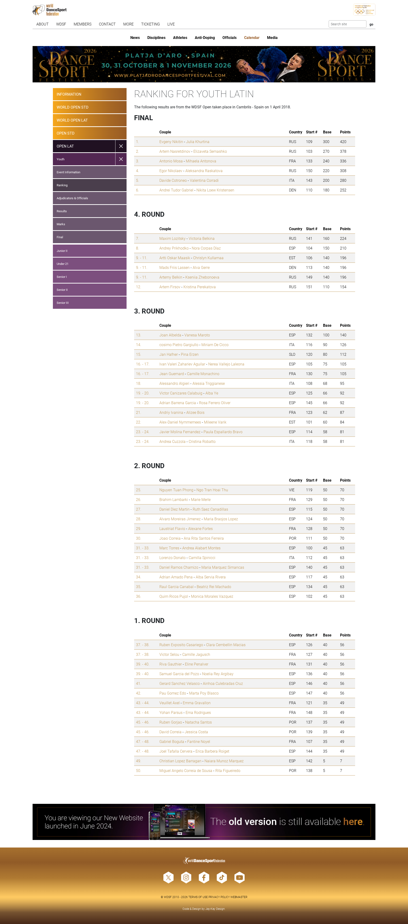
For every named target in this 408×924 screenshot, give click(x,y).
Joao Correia (170, 538)
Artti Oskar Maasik (174, 257)
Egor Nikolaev (170, 170)
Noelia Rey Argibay (218, 673)
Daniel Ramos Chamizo (178, 567)
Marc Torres (169, 547)
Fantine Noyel (198, 741)
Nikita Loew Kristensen (215, 189)
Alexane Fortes (200, 528)
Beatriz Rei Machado (214, 586)
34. (138, 576)
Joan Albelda (170, 334)
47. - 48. (142, 741)
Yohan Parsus (171, 712)
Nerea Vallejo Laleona (226, 363)
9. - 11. (141, 257)
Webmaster (238, 897)
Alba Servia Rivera (211, 576)
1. (137, 141)
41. (138, 683)
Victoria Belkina (202, 238)
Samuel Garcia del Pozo (179, 673)
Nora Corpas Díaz (206, 248)
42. (138, 693)
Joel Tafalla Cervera (175, 751)
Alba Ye (211, 392)
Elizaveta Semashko (210, 151)
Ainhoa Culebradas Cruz (223, 683)
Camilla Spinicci (202, 557)
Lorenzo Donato (172, 557)
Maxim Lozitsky (172, 238)
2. (137, 151)
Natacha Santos (198, 722)
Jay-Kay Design (215, 909)
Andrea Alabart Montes (201, 547)
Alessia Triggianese (208, 383)
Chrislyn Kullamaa (208, 257)
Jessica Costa (196, 731)
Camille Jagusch (196, 654)
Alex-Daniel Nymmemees (180, 422)
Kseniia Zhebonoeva (202, 277)
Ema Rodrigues (198, 712)
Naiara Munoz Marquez (224, 760)
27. (138, 509)
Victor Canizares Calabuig (180, 392)
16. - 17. (142, 363)
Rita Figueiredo (227, 770)
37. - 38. (142, 644)
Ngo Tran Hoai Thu (212, 489)
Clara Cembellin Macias (226, 644)
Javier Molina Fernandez (179, 431)
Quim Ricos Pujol (173, 596)
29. (138, 528)
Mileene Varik (215, 422)
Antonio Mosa (171, 160)
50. (138, 770)
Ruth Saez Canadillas (210, 509)
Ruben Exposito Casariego (181, 644)
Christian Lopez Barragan (180, 760)
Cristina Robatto (202, 441)
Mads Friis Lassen (174, 267)
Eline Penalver (196, 663)
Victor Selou (169, 654)
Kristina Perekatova (199, 286)
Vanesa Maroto (197, 334)
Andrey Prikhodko (174, 248)
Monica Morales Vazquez (212, 596)
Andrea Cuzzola (172, 441)
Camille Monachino (203, 373)
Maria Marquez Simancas (222, 567)
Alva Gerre (201, 267)
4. (137, 170)
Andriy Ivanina (171, 412)
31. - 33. (142, 547)
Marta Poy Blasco (204, 693)
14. (138, 344)
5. (137, 180)
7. (137, 238)
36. (138, 596)
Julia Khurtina (197, 141)
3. (137, 160)
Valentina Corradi (204, 180)
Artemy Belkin (170, 277)
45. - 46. (142, 722)
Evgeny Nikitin (171, 141)
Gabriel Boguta (171, 741)
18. (138, 383)
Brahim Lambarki (173, 499)
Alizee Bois (195, 412)
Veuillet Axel (169, 702)
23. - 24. (142, 431)
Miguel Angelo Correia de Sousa (185, 770)
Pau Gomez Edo (172, 693)
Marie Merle (201, 499)
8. (137, 248)
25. (138, 489)
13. (138, 334)
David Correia (170, 731)
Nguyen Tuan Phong (176, 489)
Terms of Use (198, 897)
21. (138, 412)
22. (138, 422)
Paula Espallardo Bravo (223, 431)
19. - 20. (142, 392)
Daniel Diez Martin (174, 509)
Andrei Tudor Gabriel (176, 189)
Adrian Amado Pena (176, 576)
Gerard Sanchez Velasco (179, 683)
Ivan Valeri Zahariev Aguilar (182, 363)
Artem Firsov (169, 286)
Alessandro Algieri (174, 383)
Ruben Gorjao (170, 722)
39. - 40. (142, 663)
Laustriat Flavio (172, 528)
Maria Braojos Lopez (221, 518)
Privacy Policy (219, 897)
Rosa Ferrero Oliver (214, 402)
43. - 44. (142, 702)
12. (138, 286)
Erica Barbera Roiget (212, 751)
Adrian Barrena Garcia (177, 402)
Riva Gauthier (170, 663)
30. (138, 538)
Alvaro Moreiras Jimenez (180, 518)
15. (138, 354)
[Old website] (204, 822)
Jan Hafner (168, 354)
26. (138, 499)
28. (138, 518)
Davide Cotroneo (173, 180)
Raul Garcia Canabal (176, 586)
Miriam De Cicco (215, 344)
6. (137, 189)
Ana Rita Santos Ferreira (204, 538)
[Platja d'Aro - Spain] (204, 64)
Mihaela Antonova (201, 160)
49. (138, 760)
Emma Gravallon (197, 702)
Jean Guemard (171, 373)
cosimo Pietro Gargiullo (178, 344)
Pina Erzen (190, 354)
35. (138, 586)
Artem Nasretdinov (174, 151)
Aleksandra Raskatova (204, 170)
